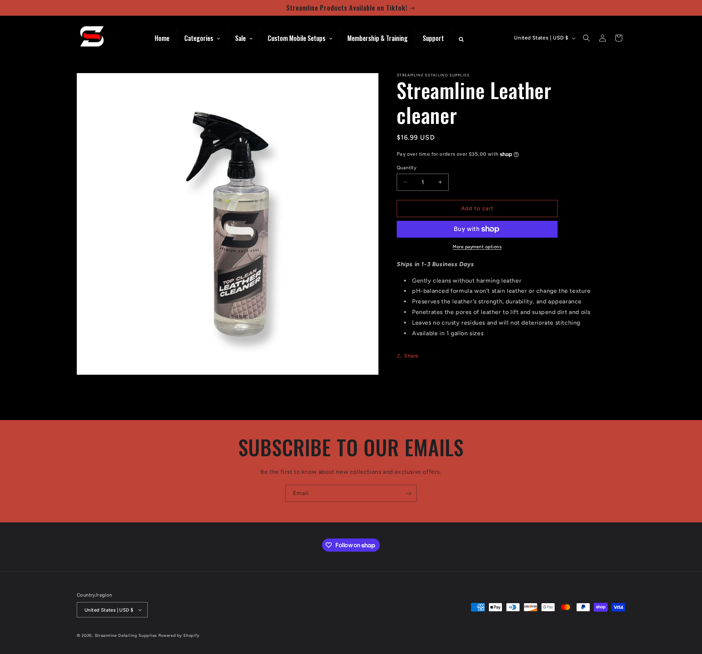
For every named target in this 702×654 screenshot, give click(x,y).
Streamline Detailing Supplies (126, 635)
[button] (586, 38)
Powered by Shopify (179, 635)
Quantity (406, 167)
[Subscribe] (408, 493)
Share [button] (411, 356)
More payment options (477, 246)
